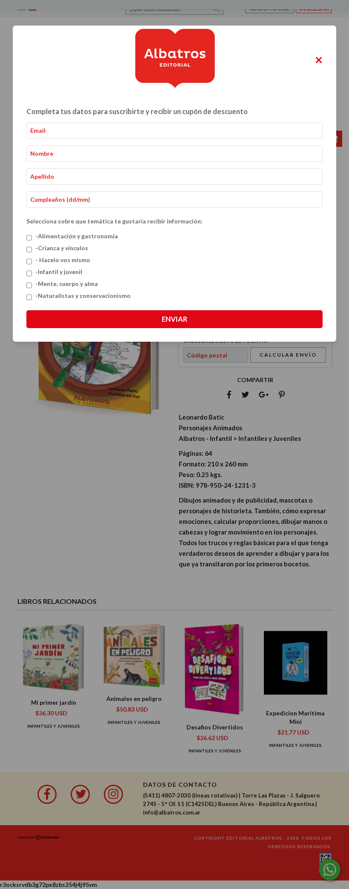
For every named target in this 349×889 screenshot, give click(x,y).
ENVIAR (174, 318)
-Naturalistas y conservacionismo (83, 295)
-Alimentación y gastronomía (76, 236)
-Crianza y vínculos (61, 248)
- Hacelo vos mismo (62, 259)
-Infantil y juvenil (58, 271)
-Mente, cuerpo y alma (66, 283)
